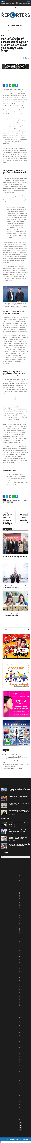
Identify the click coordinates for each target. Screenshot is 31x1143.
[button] (27, 1)
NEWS (20, 22)
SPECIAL (12, 25)
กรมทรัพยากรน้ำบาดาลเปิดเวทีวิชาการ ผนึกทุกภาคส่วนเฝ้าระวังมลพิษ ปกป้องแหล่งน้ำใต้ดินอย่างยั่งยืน (16, 765)
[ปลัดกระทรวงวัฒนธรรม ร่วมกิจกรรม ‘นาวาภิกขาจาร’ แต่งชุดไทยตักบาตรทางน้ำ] (4, 839)
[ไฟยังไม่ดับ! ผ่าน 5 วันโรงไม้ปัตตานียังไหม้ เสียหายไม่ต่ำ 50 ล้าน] (4, 791)
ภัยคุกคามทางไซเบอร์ (17, 500)
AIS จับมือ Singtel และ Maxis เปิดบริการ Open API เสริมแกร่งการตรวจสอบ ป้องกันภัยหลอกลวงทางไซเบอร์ (15, 558)
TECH (7, 30)
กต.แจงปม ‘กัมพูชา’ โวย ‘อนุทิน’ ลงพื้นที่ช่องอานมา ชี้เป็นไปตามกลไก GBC (16, 761)
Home (3, 22)
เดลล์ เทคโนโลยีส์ (10, 502)
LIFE (7, 25)
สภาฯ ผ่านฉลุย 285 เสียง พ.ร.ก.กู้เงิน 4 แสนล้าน (12, 768)
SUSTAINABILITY (20, 25)
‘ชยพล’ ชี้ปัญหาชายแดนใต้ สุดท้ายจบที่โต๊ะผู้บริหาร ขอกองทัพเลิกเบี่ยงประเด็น (15, 757)
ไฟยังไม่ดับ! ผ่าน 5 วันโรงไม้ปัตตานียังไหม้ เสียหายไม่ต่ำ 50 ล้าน (15, 755)
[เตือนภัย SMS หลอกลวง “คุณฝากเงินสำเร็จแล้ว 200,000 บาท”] (4, 825)
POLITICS (10, 22)
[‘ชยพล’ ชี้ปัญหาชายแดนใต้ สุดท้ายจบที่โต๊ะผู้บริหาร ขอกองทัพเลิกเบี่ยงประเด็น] (4, 798)
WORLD (26, 22)
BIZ (15, 22)
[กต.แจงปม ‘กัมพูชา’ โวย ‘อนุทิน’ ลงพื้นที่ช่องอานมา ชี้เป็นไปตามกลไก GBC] (4, 805)
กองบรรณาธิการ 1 (5, 54)
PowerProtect (9, 500)
